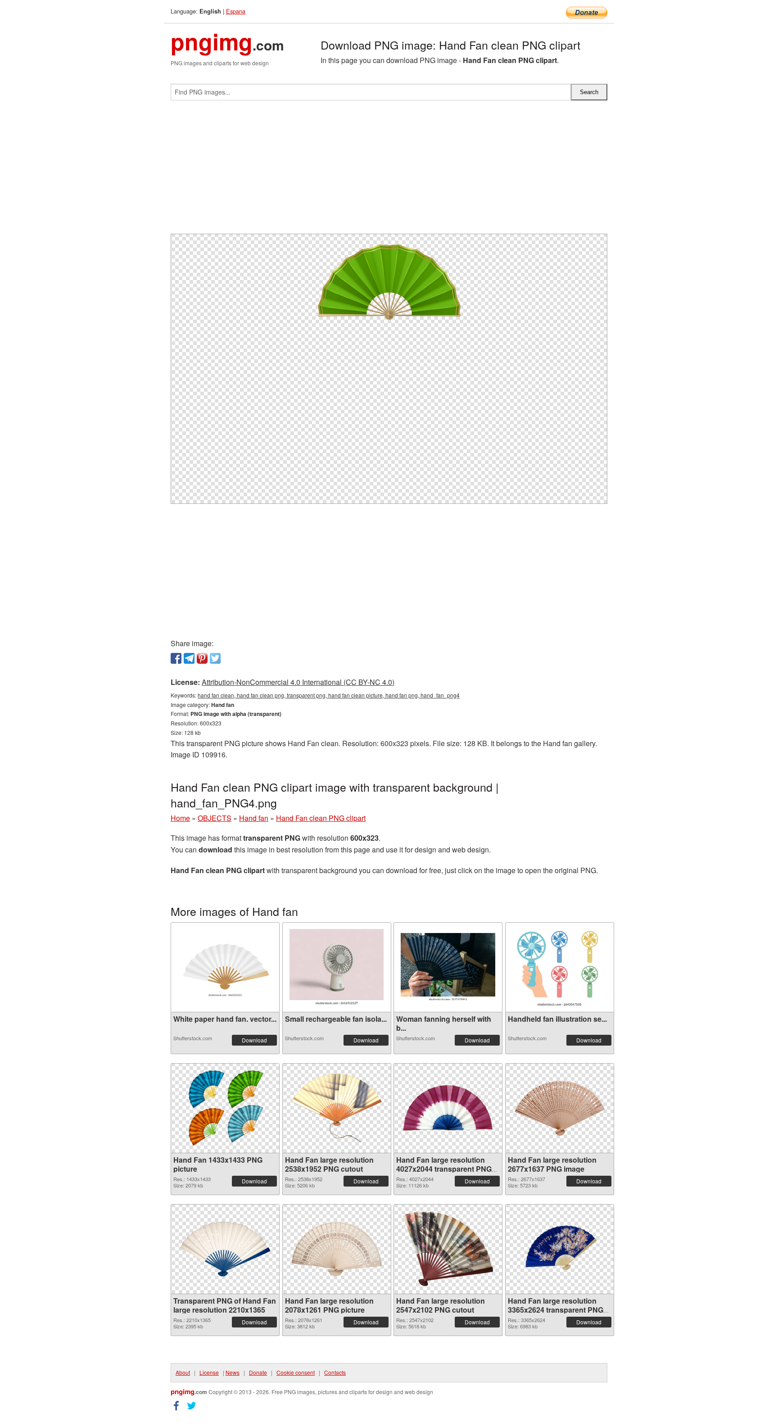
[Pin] (202, 658)
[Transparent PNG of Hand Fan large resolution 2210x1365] (225, 1249)
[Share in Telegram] (189, 658)
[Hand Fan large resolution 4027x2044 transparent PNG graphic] (448, 1108)
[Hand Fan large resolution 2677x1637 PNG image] (560, 1108)
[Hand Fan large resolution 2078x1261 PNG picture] (337, 1249)
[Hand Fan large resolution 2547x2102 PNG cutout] (448, 1249)
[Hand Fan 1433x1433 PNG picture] (225, 1108)
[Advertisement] (389, 171)
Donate (258, 1372)
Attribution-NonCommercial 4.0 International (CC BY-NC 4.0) (298, 682)
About (183, 1372)
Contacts (335, 1372)
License (209, 1372)
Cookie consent (295, 1372)
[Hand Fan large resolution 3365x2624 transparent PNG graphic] (560, 1249)
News (233, 1372)
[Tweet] (215, 658)
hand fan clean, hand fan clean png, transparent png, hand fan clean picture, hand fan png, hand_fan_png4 (329, 695)
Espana (235, 11)
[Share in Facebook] (176, 658)
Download (254, 1040)
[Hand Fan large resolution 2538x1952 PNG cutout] (337, 1108)
